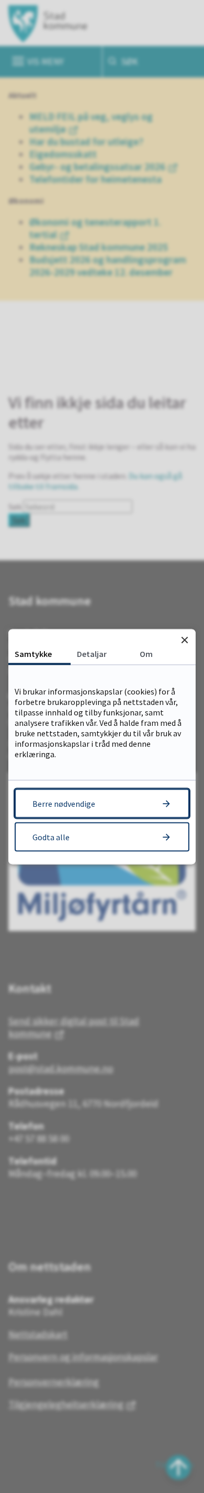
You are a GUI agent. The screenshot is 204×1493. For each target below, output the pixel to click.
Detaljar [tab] (92, 653)
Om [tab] (146, 653)
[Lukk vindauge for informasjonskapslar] (184, 640)
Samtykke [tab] (33, 653)
